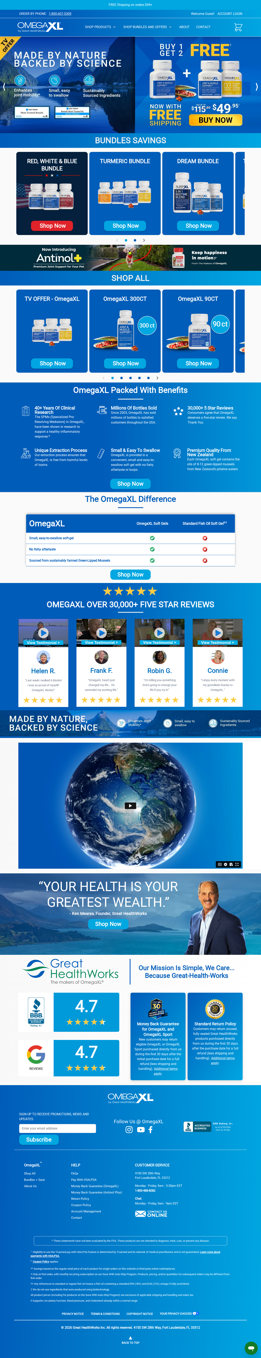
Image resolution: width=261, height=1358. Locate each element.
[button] (43, 633)
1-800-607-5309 (60, 14)
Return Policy (80, 1199)
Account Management (86, 1211)
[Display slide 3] (130, 377)
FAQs (74, 1173)
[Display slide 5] (148, 377)
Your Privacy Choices (176, 1313)
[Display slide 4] (139, 377)
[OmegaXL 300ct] (125, 331)
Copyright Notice (140, 1313)
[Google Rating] (68, 1058)
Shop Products (98, 27)
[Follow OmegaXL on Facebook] (150, 1130)
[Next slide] (143, 240)
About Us (30, 1186)
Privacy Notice (73, 1313)
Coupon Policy (81, 1205)
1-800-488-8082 (145, 1190)
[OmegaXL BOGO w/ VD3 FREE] (52, 331)
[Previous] (4, 86)
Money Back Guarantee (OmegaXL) (94, 1186)
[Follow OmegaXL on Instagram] (129, 1130)
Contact (203, 27)
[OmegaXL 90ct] (198, 331)
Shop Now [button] (130, 483)
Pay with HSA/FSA (84, 1180)
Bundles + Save (34, 1180)
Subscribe (39, 1139)
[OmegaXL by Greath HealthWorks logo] (130, 1098)
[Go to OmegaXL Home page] (40, 27)
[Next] (257, 86)
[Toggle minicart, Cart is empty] (238, 27)
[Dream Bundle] (198, 193)
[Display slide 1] (126, 240)
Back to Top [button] (130, 1342)
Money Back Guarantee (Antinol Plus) (96, 1192)
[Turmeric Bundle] (125, 193)
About (184, 27)
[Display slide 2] (134, 240)
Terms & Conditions (105, 1313)
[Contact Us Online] (151, 1213)
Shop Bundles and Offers (145, 27)
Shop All (29, 1173)
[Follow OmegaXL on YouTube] (141, 1130)
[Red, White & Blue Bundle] (52, 197)
